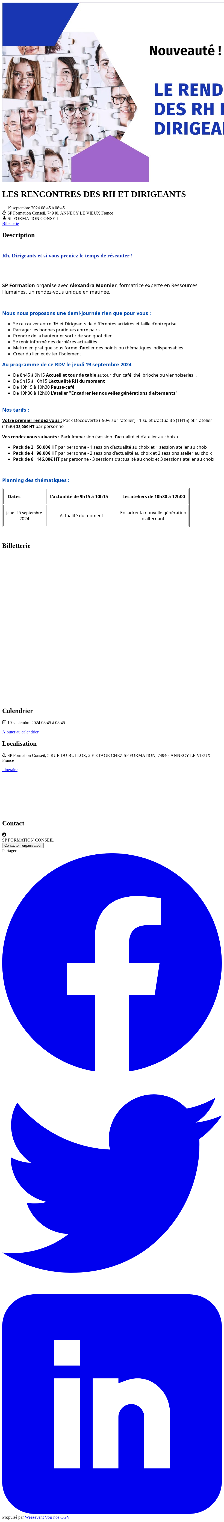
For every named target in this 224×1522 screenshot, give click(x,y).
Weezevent (34, 1517)
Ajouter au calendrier (20, 732)
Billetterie (10, 223)
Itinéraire (9, 769)
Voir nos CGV (57, 1517)
